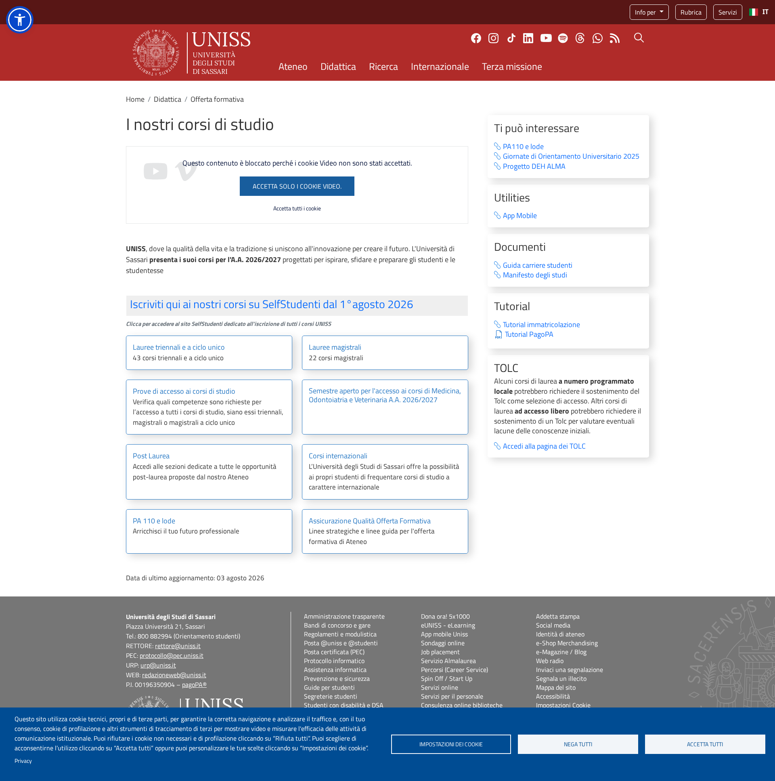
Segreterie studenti (330, 696)
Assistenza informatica (335, 669)
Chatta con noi (598, 38)
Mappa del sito (556, 687)
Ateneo (293, 66)
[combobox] (758, 12)
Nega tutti (578, 744)
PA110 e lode (523, 147)
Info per (646, 12)
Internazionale (440, 66)
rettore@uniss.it (178, 646)
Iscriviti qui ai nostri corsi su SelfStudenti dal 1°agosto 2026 (271, 304)
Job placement (440, 651)
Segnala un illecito (561, 678)
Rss (615, 38)
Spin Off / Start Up (446, 678)
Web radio (549, 660)
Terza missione (512, 66)
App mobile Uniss (444, 634)
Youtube (546, 38)
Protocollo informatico (334, 660)
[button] (19, 19)
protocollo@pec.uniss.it (171, 655)
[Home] (191, 52)
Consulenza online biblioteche (462, 705)
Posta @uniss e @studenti (341, 642)
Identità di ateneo (560, 634)
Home (135, 99)
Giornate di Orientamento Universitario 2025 (571, 156)
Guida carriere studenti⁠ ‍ (542, 265)
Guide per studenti (329, 687)
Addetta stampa (558, 616)
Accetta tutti (705, 744)
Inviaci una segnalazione (569, 669)
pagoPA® (194, 684)
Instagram (493, 38)
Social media (553, 625)
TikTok (511, 38)
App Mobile (520, 216)
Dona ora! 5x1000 (445, 616)
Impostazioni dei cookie (451, 744)
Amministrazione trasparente (344, 616)
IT (765, 12)
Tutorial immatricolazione (541, 325)
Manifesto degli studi (535, 275)
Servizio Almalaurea (448, 660)
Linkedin (528, 38)
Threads (580, 38)
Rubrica (691, 12)
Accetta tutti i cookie (297, 208)
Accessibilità (553, 696)
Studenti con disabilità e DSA (343, 705)
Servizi (727, 12)
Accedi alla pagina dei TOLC (544, 446)
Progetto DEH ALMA (534, 167)
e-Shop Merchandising (567, 642)
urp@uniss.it (158, 665)
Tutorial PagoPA (529, 335)
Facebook (476, 38)
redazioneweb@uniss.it (174, 675)
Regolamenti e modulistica (340, 634)
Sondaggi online (443, 642)
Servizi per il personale (452, 696)
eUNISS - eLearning (448, 625)
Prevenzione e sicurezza (337, 678)
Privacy (23, 761)
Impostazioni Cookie (563, 705)
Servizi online (439, 687)
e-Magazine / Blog (561, 651)
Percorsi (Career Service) (454, 669)
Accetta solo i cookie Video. (297, 186)
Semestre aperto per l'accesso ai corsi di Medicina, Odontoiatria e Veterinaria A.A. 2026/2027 (385, 395)
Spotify (563, 38)
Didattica (338, 66)
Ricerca (383, 66)
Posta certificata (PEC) (334, 651)
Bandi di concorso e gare (337, 625)
